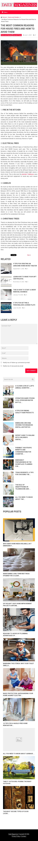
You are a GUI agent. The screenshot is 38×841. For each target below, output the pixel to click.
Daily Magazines (13, 834)
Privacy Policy (16, 836)
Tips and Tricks (17, 35)
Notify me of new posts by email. (13, 366)
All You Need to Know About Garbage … (18, 754)
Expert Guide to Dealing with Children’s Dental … (24, 437)
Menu (5, 12)
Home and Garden (6, 35)
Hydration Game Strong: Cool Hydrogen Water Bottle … (25, 400)
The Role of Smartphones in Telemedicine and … (22, 487)
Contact (23, 836)
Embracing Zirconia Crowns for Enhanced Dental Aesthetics (24, 425)
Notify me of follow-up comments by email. (16, 362)
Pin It (28, 255)
